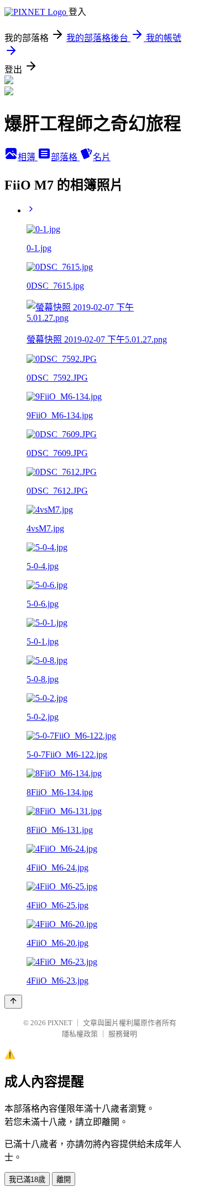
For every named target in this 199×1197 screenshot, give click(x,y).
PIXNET (60, 1023)
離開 (63, 1179)
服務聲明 (122, 1034)
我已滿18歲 (27, 1179)
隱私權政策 (80, 1034)
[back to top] (13, 1002)
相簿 (28, 157)
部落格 (65, 157)
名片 (102, 157)
